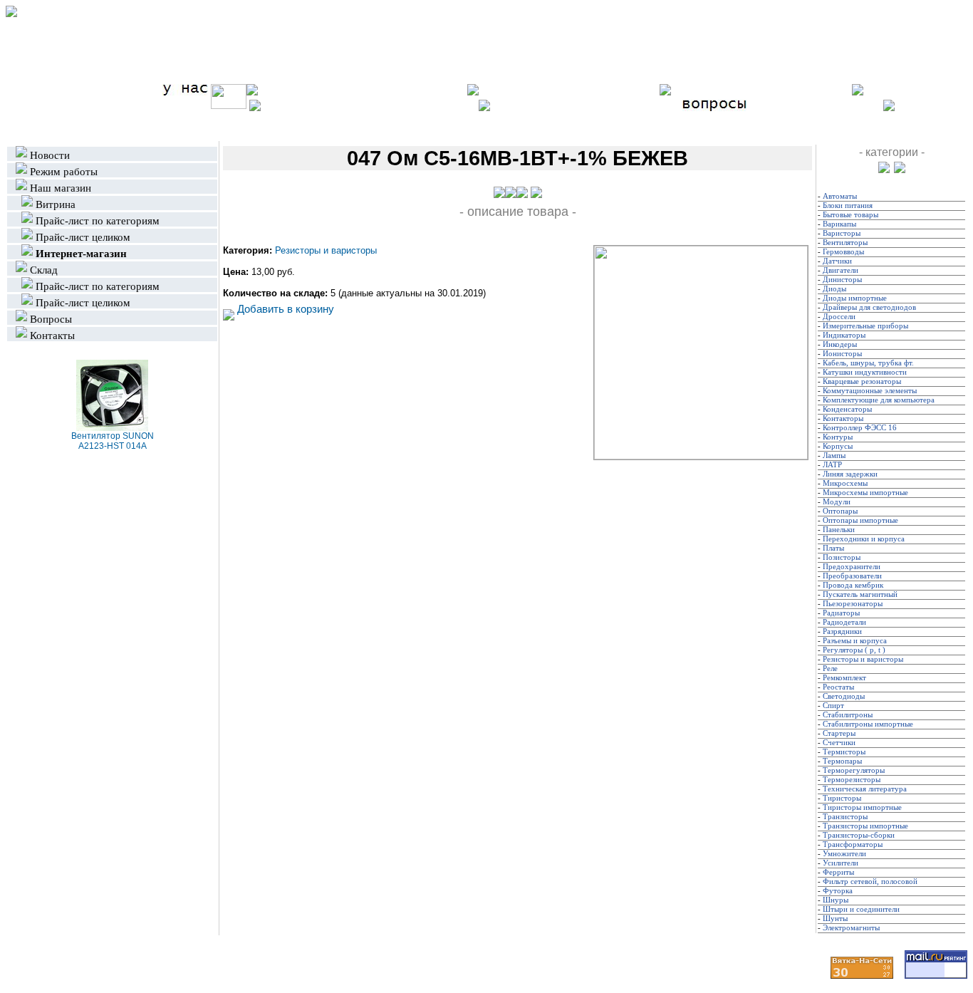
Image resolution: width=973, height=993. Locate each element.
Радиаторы (841, 613)
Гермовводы (843, 252)
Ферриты (838, 872)
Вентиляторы (845, 242)
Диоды (834, 289)
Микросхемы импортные (865, 492)
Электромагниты (851, 928)
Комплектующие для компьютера (879, 400)
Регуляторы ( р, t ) (854, 650)
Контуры (838, 437)
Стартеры (839, 733)
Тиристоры (842, 798)
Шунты (835, 918)
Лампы (834, 455)
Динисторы (842, 280)
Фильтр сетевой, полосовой (870, 881)
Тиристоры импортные (862, 807)
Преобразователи (852, 576)
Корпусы (838, 446)
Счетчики (839, 743)
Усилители (840, 863)
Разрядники (842, 631)
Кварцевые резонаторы (862, 381)
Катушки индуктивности (865, 372)
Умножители (844, 854)
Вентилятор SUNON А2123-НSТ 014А (112, 441)
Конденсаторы (847, 409)
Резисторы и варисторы (326, 250)
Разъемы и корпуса (855, 641)
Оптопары (840, 511)
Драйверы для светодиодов (869, 307)
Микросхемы (845, 483)
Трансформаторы (853, 844)
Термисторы (844, 752)
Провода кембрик (853, 585)
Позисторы (841, 557)
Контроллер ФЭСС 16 (860, 428)
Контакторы (843, 418)
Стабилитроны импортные (868, 724)
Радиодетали (844, 622)
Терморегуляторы (854, 770)
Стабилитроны (848, 715)
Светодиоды (844, 696)
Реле (830, 668)
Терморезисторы (851, 780)
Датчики (837, 261)
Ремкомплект (844, 678)
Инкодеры (840, 344)
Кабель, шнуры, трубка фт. (868, 363)
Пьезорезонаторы (853, 604)
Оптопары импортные (860, 520)
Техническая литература (865, 789)
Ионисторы (842, 354)
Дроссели (839, 317)
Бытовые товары (850, 215)
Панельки (839, 530)
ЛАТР (832, 465)
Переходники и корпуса (864, 539)
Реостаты (838, 687)
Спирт (833, 705)
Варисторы (841, 233)
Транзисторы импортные (865, 826)
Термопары (842, 761)
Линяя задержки (850, 474)
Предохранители (851, 567)
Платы (833, 548)
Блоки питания (848, 205)
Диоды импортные (855, 298)
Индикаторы (844, 335)
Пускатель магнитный (860, 594)
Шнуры (835, 900)
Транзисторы (845, 817)
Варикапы (839, 224)
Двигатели (840, 270)
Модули (836, 502)
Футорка (838, 891)
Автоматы (840, 196)
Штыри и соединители (861, 909)
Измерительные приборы (865, 326)
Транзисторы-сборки (859, 835)
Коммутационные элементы (870, 391)
